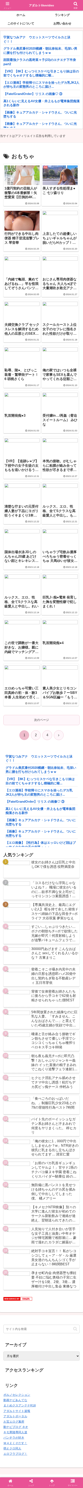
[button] (75, 1328)
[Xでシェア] (14, 1199)
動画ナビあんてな (15, 1400)
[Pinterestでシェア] (23, 1222)
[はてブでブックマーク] (32, 1210)
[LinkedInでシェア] (41, 1222)
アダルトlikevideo (41, 5)
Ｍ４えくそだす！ (15, 1443)
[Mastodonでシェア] (32, 1199)
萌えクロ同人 (12, 1448)
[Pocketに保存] (51, 1210)
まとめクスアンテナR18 (19, 1405)
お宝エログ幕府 (13, 1421)
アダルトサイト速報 (16, 1411)
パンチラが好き (13, 1437)
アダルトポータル (15, 1416)
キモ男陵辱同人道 (15, 1432)
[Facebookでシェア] (14, 1210)
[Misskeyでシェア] (69, 1199)
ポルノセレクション (16, 1394)
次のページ (41, 720)
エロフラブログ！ (15, 1453)
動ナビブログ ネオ (15, 1427)
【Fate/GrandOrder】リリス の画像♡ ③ (32, 94)
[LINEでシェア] (69, 1210)
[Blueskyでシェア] (51, 1199)
